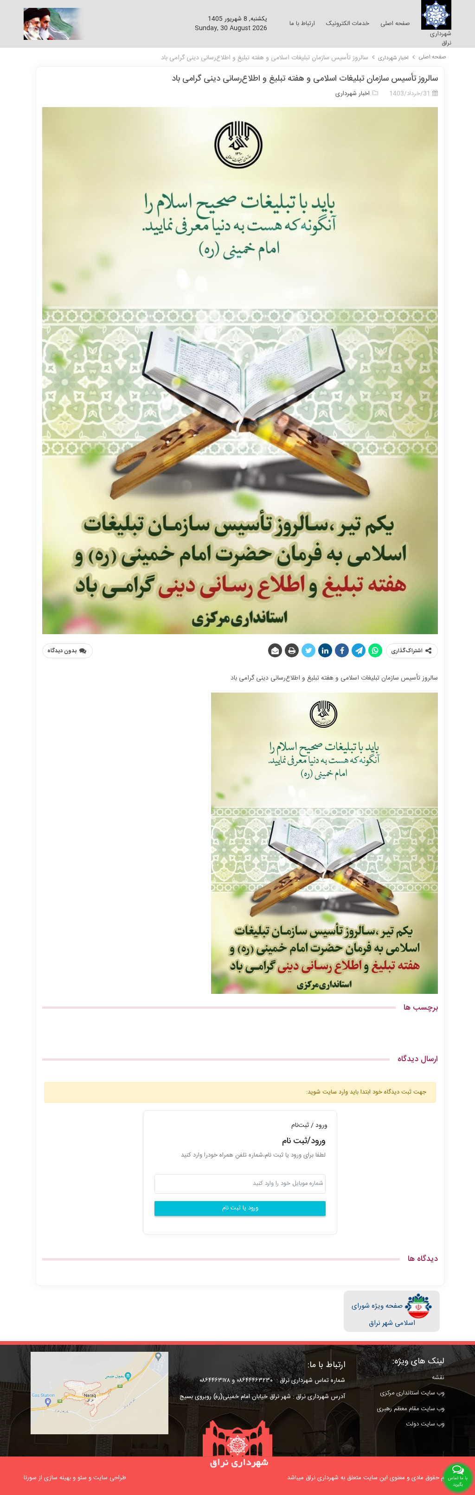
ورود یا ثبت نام (240, 1208)
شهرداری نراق (440, 38)
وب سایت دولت (425, 1424)
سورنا (30, 1478)
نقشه (438, 1378)
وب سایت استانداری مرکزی (412, 1393)
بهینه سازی (57, 1478)
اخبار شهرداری (393, 58)
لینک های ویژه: (418, 1361)
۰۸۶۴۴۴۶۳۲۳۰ (255, 1380)
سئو (82, 1478)
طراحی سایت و (106, 1478)
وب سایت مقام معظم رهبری (410, 1409)
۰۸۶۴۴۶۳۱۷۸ (213, 1380)
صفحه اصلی (432, 57)
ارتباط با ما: (326, 1365)
